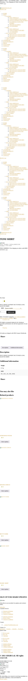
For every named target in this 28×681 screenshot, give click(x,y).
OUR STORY (6, 44)
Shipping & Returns (8, 611)
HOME (5, 13)
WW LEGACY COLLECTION (17, 34)
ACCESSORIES (13, 26)
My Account (6, 633)
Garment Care (5, 319)
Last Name (3, 667)
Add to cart (11, 312)
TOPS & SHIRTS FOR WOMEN (17, 19)
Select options (4, 441)
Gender (2, 670)
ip (16, 318)
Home (1, 244)
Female (4, 672)
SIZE (2, 308)
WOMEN (8, 16)
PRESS (5, 43)
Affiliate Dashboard (8, 647)
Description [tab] (5, 347)
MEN (7, 27)
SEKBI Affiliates (7, 644)
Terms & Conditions (8, 614)
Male (8, 672)
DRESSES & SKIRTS (15, 24)
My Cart (5, 634)
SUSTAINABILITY (8, 41)
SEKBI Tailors (6, 645)
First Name (3, 665)
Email (1, 668)
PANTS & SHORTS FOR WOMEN (18, 20)
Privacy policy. (3, 679)
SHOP (4, 15)
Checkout (5, 636)
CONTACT (6, 46)
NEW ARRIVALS (14, 17)
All (15, 317)
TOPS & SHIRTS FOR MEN (16, 30)
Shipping (4, 327)
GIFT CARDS (10, 39)
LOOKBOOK (6, 40)
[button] (14, 319)
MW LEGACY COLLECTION (17, 36)
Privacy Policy (6, 612)
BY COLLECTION (11, 33)
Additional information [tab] (16, 347)
